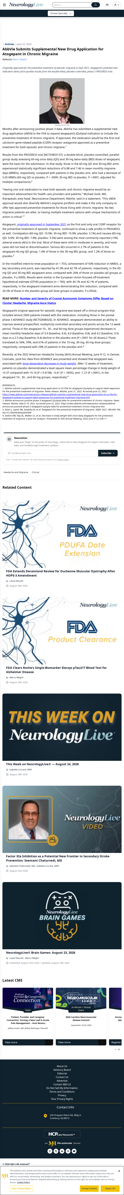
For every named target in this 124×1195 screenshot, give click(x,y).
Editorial (62, 1073)
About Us (62, 1066)
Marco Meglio (16, 677)
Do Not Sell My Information (62, 1088)
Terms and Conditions (62, 1091)
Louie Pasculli (16, 580)
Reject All (110, 1188)
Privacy (62, 1095)
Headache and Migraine (16, 472)
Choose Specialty (58, 13)
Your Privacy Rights (62, 1099)
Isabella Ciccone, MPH (21, 769)
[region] (62, 1180)
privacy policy (63, 459)
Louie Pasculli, (17, 958)
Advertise (62, 1080)
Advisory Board (62, 1069)
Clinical (35, 472)
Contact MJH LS (62, 1084)
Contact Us (62, 1077)
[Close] (119, 1171)
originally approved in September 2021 (41, 224)
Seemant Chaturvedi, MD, (22, 865)
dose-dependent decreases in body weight (49, 363)
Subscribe (106, 453)
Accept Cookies (89, 1188)
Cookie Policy (23, 1182)
